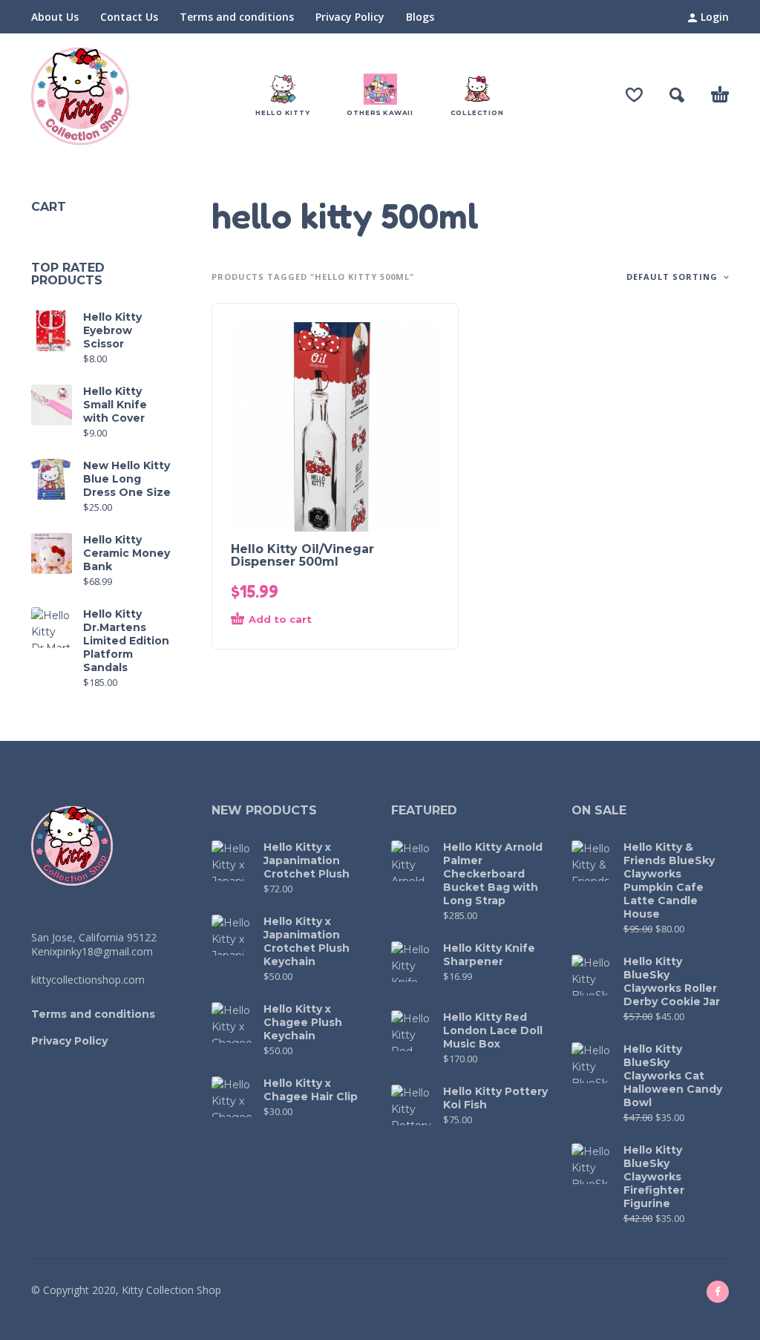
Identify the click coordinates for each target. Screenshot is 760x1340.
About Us (55, 17)
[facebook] (718, 1292)
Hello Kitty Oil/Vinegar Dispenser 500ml (302, 555)
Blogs (420, 17)
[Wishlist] (634, 95)
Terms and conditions (237, 17)
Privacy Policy (349, 17)
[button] (676, 95)
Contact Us (129, 17)
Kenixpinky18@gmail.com (92, 951)
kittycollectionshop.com (88, 980)
